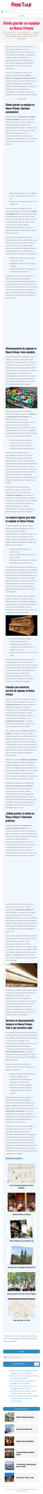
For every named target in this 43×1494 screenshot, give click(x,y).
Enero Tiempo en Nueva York (26, 1336)
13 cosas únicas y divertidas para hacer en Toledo (26, 1465)
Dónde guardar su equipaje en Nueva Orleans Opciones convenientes (24, 1372)
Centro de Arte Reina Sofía (24, 1429)
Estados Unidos (16, 34)
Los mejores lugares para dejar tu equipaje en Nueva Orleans (23, 1382)
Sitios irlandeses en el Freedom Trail (21, 1241)
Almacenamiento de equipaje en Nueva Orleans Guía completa (25, 1377)
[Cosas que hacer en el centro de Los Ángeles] (21, 1273)
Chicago (7, 34)
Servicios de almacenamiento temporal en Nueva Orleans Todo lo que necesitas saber (24, 1398)
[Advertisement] (21, 168)
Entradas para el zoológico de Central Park (21, 1267)
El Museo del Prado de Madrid (25, 1441)
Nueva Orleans (23, 36)
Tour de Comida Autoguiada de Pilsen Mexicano (22, 1186)
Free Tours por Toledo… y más (25, 1477)
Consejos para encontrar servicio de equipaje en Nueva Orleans (24, 1387)
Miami (7, 36)
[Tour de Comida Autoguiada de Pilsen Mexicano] (21, 1165)
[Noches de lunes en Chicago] (21, 1194)
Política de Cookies (21, 1491)
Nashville (13, 36)
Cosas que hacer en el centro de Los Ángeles (21, 1293)
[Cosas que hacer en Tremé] (21, 1300)
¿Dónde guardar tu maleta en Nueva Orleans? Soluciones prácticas (24, 1392)
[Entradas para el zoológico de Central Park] (21, 1247)
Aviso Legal (34, 1489)
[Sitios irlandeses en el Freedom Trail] (21, 1220)
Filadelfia (26, 34)
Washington (21, 38)
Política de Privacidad (25, 1489)
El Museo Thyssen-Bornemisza (25, 1417)
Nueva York (33, 36)
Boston (36, 32)
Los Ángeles (34, 34)
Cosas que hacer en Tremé (21, 1320)
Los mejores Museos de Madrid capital (25, 1453)
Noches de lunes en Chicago (21, 1214)
